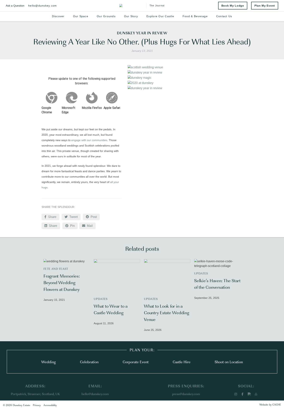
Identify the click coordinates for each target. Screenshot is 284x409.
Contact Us (224, 16)
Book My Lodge (232, 5)
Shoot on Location (229, 361)
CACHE (276, 404)
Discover (58, 16)
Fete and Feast (55, 269)
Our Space (80, 16)
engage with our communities (89, 140)
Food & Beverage (195, 16)
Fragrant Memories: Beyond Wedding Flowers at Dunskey (61, 282)
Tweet (73, 216)
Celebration (89, 361)
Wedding (48, 361)
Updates (101, 299)
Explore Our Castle (160, 16)
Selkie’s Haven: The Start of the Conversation (217, 283)
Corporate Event (136, 361)
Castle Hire (181, 361)
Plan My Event (264, 5)
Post (93, 216)
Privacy (37, 405)
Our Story (131, 16)
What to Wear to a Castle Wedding (111, 309)
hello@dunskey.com (42, 5)
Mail (91, 225)
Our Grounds (106, 16)
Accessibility (50, 405)
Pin (72, 225)
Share (51, 216)
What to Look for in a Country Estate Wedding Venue (166, 312)
